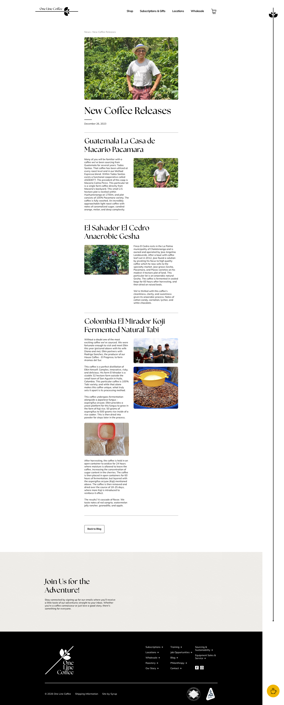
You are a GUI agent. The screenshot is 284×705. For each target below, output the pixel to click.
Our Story (151, 668)
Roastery (151, 663)
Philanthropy (177, 663)
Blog (172, 658)
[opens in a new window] (193, 694)
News (87, 32)
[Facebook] (197, 667)
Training (174, 647)
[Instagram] (202, 667)
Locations (178, 11)
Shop (130, 11)
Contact (174, 668)
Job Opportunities (180, 652)
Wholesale (197, 11)
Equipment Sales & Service (205, 657)
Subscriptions (153, 647)
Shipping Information (86, 694)
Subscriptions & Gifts (152, 11)
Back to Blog (94, 529)
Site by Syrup (109, 694)
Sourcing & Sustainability (202, 648)
